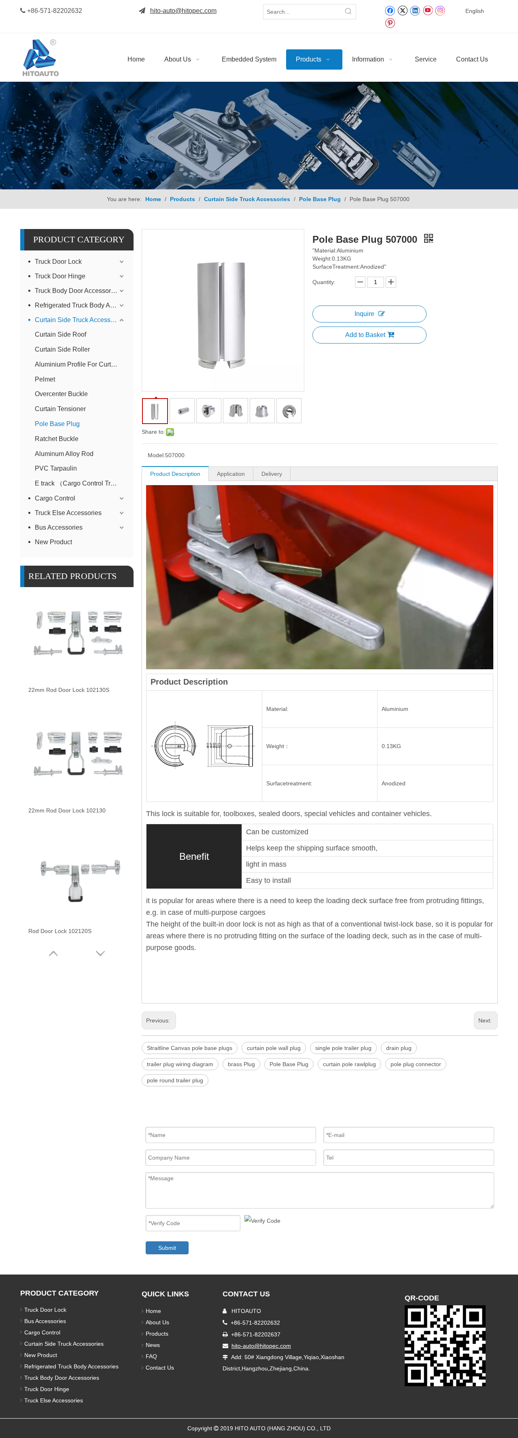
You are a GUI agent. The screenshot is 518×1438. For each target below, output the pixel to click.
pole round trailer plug (175, 1080)
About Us (157, 1322)
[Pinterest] (390, 22)
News (153, 1345)
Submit (167, 1248)
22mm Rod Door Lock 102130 (67, 810)
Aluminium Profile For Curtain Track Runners (80, 364)
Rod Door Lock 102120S (59, 931)
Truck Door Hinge (60, 276)
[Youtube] (427, 10)
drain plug (399, 1048)
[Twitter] (402, 10)
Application (231, 474)
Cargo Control (55, 498)
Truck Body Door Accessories (77, 290)
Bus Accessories (59, 527)
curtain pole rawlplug (349, 1064)
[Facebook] (390, 10)
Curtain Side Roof (60, 334)
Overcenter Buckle (61, 393)
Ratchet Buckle (57, 438)
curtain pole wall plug (274, 1048)
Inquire (364, 313)
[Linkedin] (415, 10)
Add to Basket (365, 334)
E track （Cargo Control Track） (80, 483)
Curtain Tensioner (60, 408)
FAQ (151, 1356)
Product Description (175, 474)
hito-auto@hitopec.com (183, 10)
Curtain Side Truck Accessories (80, 319)
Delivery (271, 474)
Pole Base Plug (57, 423)
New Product (54, 542)
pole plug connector (416, 1064)
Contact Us (160, 1367)
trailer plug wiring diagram (180, 1064)
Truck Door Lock (58, 261)
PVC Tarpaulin (56, 468)
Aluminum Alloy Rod (64, 453)
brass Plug (241, 1064)
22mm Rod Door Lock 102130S (68, 690)
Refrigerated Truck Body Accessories (80, 305)
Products (157, 1333)
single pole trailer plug (343, 1048)
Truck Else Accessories (68, 512)
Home (153, 1311)
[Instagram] (440, 10)
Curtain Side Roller (62, 349)
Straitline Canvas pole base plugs (189, 1048)
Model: (156, 455)
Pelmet (45, 379)
